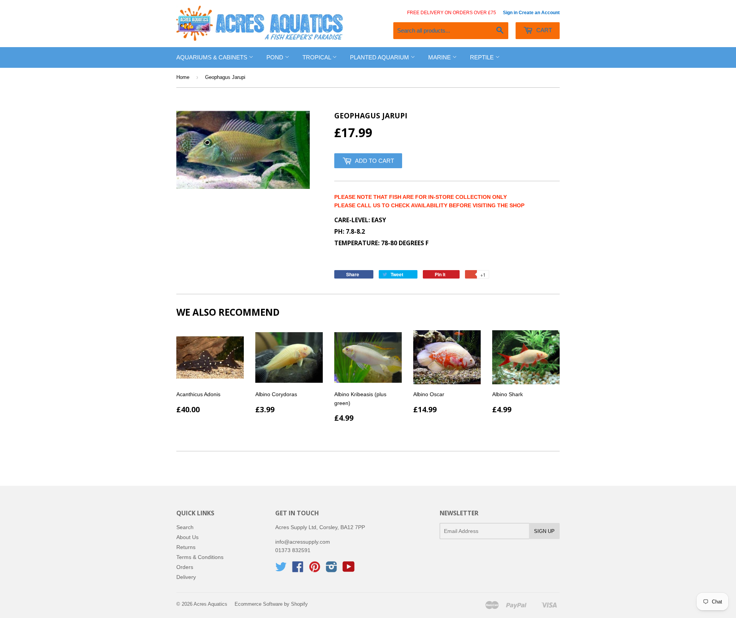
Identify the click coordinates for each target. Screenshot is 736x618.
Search (185, 527)
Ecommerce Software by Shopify (271, 604)
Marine (440, 57)
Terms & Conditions (199, 557)
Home (182, 77)
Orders (184, 567)
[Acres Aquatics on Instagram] (331, 569)
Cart (543, 30)
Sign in (510, 12)
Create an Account (539, 12)
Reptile (482, 57)
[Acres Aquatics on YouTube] (349, 569)
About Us (187, 537)
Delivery (186, 577)
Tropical (317, 57)
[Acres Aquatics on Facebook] (298, 569)
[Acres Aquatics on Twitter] (281, 569)
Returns (186, 547)
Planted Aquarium (380, 57)
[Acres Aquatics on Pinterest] (314, 569)
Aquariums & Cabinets (212, 57)
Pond (275, 57)
